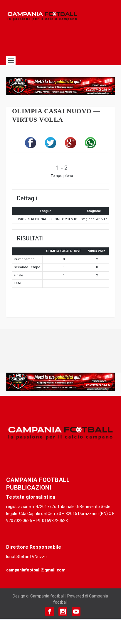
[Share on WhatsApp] (90, 144)
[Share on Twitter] (50, 144)
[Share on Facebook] (30, 144)
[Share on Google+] (70, 144)
